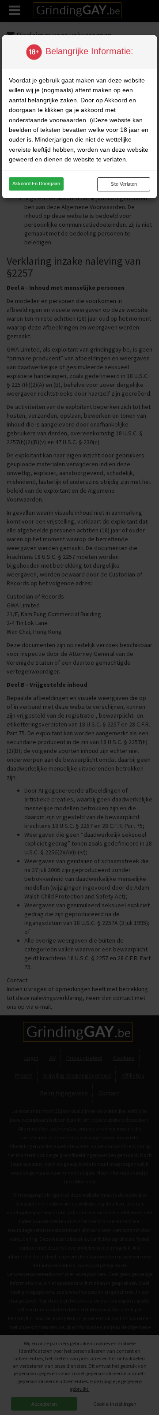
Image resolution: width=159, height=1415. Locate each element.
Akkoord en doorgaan (36, 183)
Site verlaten (123, 184)
